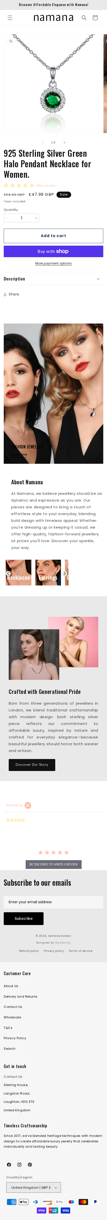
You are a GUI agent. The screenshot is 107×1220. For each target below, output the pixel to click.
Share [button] (14, 294)
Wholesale (12, 1017)
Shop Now (19, 454)
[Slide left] (42, 142)
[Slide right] (64, 142)
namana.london (59, 936)
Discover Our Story (32, 765)
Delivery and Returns (21, 996)
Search (10, 1048)
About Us (11, 986)
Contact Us (13, 1007)
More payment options (53, 263)
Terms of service (80, 951)
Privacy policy (54, 951)
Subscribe (24, 918)
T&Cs (8, 1028)
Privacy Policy (15, 1038)
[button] (9, 17)
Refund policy (29, 951)
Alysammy (63, 943)
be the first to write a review (53, 864)
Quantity (11, 209)
